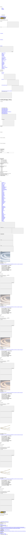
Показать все (2, 227)
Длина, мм (1, 172)
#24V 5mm (3, 192)
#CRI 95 (3, 208)
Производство (3, 529)
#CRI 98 (3, 209)
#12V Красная (3, 187)
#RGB (2, 212)
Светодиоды (3, 68)
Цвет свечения (2, 158)
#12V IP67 (3, 185)
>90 (1, 164)
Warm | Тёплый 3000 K (4, 161)
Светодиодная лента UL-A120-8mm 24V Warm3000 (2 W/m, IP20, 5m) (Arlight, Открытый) (11, 349)
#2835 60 (3, 199)
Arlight (5, 534)
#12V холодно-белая (4, 189)
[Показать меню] (9, 77)
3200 (2, 169)
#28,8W (3, 196)
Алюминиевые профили (3, 58)
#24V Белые (3, 195)
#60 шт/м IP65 (3, 206)
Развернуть (3, 119)
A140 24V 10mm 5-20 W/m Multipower (6, 111)
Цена (1, 245)
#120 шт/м (3, 182)
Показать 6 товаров (3, 175)
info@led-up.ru (7, 521)
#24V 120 (3, 191)
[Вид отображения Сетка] (6, 231)
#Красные (3, 216)
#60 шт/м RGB (3, 207)
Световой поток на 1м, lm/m (3, 171)
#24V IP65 (3, 193)
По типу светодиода (2, 143)
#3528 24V (3, 202)
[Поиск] (13, 24)
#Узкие (3, 220)
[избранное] (6, 292)
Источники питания (3, 54)
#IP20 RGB (3, 210)
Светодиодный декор (4, 528)
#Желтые (3, 215)
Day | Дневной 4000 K (4, 160)
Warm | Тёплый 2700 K (4, 162)
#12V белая (3, 188)
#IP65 (2, 211)
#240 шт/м (3, 190)
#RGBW (3, 213)
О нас (1, 529)
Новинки (3, 72)
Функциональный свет (5, 527)
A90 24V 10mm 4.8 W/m (5, 110)
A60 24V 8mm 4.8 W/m (4, 109)
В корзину (13, 282)
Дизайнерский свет (10, 527)
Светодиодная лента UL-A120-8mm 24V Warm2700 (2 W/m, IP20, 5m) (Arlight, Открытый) (11, 392)
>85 (1, 165)
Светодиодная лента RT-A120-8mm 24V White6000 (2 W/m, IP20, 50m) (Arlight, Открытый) (11, 434)
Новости (3, 8)
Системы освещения (3, 62)
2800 (2, 167)
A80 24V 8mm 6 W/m (4, 112)
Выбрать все (2, 163)
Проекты (3, 9)
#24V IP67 (3, 194)
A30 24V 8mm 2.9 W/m (4, 108)
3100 (2, 168)
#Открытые (3, 218)
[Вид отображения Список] (17, 231)
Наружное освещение (3, 63)
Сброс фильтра (2, 149)
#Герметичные (3, 214)
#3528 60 (3, 203)
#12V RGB (3, 186)
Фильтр (1, 251)
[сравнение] (6, 286)
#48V (2, 204)
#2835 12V (3, 197)
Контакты (1, 524)
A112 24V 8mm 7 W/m (4, 113)
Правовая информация (3, 533)
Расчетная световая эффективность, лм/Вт (5, 173)
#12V (2, 183)
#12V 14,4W (3, 184)
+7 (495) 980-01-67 (2, 521)
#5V (2, 205)
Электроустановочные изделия (10, 528)
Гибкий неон (3, 65)
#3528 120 (3, 200)
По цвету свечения (2, 137)
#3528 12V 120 (3, 201)
